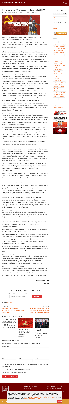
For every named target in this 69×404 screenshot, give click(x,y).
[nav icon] (66, 3)
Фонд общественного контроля (59, 89)
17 (54, 20)
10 (54, 19)
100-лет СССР (57, 44)
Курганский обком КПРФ (13, 2)
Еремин (63, 48)
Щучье (55, 96)
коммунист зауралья (59, 100)
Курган (55, 63)
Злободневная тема (58, 50)
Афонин (64, 44)
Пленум (56, 76)
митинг (63, 102)
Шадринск (62, 92)
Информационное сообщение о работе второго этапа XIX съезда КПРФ (24, 332)
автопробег (61, 96)
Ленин (63, 65)
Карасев (56, 54)
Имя (3, 358)
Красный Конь (57, 59)
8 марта (56, 42)
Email (20, 358)
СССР (55, 84)
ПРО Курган (57, 73)
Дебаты (62, 46)
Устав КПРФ (27, 388)
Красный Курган (58, 61)
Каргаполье (56, 56)
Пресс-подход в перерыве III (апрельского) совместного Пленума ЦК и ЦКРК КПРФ (41, 332)
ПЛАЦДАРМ (57, 71)
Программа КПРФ (58, 80)
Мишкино (56, 67)
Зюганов (62, 52)
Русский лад (62, 82)
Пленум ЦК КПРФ (58, 78)
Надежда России (58, 69)
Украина (56, 86)
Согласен (60, 401)
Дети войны (57, 48)
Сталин (60, 84)
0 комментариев (34, 12)
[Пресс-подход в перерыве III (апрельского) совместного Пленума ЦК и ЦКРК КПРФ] (42, 323)
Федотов (62, 86)
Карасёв (62, 54)
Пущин (55, 82)
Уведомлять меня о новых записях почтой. (14, 372)
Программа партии (29, 391)
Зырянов (56, 52)
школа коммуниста (58, 107)
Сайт (36, 358)
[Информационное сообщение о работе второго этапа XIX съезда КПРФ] (25, 323)
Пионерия (63, 73)
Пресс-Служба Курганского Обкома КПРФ (13, 12)
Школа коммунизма (58, 94)
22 (63, 20)
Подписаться (36, 296)
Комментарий (6, 346)
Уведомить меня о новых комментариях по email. (16, 369)
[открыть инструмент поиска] (63, 3)
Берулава (56, 46)
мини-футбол (57, 102)
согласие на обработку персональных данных (41, 397)
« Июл (55, 28)
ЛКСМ (60, 63)
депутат (56, 98)
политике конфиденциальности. (32, 398)
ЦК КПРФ (9, 302)
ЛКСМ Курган (57, 65)
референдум (57, 105)
